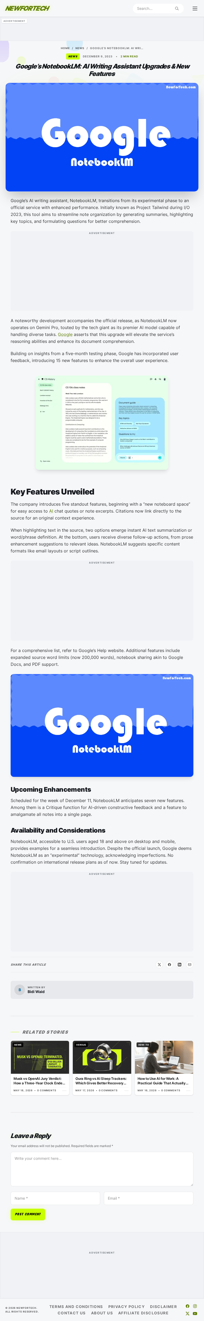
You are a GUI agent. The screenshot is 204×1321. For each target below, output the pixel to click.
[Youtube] (195, 1313)
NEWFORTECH (27, 8)
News (79, 48)
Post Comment (28, 1214)
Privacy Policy (126, 1306)
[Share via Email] (189, 964)
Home (65, 48)
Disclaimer (163, 1306)
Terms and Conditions (76, 1306)
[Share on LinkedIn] (179, 964)
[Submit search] (177, 8)
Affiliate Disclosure (143, 1313)
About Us (102, 1313)
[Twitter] (187, 1313)
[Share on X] (159, 964)
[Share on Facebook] (169, 964)
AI (51, 511)
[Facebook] (187, 1306)
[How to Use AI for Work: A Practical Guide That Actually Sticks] (164, 1068)
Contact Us (72, 1313)
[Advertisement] (102, 29)
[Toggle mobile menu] (195, 8)
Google (65, 334)
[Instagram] (195, 1306)
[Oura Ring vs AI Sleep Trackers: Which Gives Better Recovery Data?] (102, 1068)
